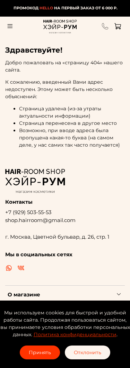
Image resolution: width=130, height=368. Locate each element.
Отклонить (87, 352)
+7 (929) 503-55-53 (28, 212)
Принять (40, 352)
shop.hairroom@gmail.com (40, 220)
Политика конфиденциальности (75, 334)
